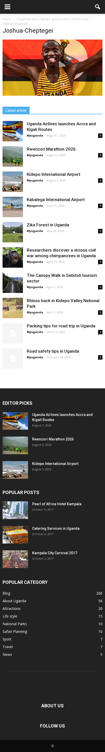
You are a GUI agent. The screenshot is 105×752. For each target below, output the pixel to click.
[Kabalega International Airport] (13, 207)
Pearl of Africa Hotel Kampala (57, 504)
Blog (6, 593)
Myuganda (35, 135)
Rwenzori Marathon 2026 (51, 149)
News (7, 654)
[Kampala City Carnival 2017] (15, 559)
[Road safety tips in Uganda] (13, 358)
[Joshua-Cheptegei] (52, 94)
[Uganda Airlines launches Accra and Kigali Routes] (13, 131)
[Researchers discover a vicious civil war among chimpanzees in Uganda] (13, 257)
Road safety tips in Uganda (53, 351)
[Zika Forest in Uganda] (13, 232)
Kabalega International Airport (56, 199)
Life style (10, 616)
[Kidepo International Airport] (13, 181)
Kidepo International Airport (53, 174)
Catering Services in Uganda (56, 528)
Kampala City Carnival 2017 (54, 553)
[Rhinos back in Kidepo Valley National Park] (13, 308)
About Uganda (14, 600)
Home (7, 19)
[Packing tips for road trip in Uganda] (13, 333)
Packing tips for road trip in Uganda (61, 325)
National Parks (15, 623)
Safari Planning (15, 631)
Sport (7, 639)
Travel (8, 646)
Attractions (12, 608)
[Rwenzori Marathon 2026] (13, 156)
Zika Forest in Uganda (48, 224)
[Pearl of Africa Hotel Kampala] (15, 510)
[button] (98, 7)
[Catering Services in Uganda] (15, 535)
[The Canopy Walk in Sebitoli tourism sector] (13, 283)
